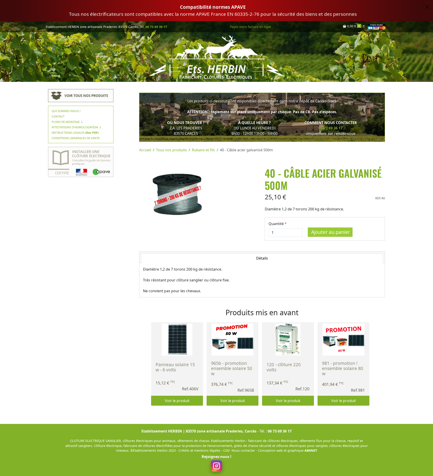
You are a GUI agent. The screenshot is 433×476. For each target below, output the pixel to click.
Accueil (145, 149)
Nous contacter (244, 450)
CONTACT (58, 116)
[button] (354, 26)
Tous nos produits (171, 149)
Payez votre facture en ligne (250, 27)
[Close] (427, 7)
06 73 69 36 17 (156, 27)
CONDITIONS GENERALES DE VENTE (76, 138)
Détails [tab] (262, 258)
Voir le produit (177, 400)
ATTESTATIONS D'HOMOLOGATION (75, 127)
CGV (226, 450)
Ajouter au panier (330, 232)
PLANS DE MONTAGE (66, 122)
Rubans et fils (203, 149)
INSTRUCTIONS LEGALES (75, 133)
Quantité (276, 223)
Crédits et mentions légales (200, 450)
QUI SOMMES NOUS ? (66, 111)
